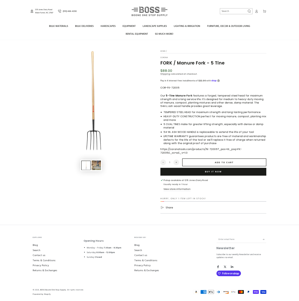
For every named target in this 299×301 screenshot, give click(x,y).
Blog (35, 245)
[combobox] (235, 11)
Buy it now (213, 171)
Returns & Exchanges (45, 271)
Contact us (39, 255)
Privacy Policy (41, 266)
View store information (177, 189)
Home (163, 51)
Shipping (165, 74)
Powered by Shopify (42, 294)
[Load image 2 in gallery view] (96, 165)
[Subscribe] (264, 239)
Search (36, 250)
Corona (164, 58)
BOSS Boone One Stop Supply (53, 289)
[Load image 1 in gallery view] (86, 165)
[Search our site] (249, 11)
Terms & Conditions (44, 261)
